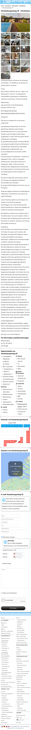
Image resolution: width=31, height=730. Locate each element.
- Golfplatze (19, 628)
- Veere (18, 681)
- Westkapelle (20, 691)
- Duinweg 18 (5, 648)
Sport (18, 618)
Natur (2, 720)
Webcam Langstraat (7, 631)
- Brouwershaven (21, 665)
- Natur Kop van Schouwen (21, 676)
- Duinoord (4, 646)
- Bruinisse (19, 667)
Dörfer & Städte (5, 718)
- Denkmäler (4, 700)
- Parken (18, 650)
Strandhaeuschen (6, 686)
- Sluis (18, 706)
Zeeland (18, 659)
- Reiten (18, 626)
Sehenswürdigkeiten (7, 693)
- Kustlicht (4, 668)
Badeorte (4, 623)
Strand (3, 691)
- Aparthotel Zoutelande (4, 641)
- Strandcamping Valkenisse (6, 673)
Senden (14, 608)
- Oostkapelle (20, 685)
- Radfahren (19, 622)
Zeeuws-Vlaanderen (22, 702)
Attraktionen (4, 708)
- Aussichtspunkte (6, 706)
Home (2, 618)
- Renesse (19, 663)
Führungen (4, 722)
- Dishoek (19, 695)
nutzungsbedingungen (14, 726)
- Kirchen (4, 702)
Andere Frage (7, 563)
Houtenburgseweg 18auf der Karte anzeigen (15, 470)
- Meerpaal (4, 670)
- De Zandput (5, 662)
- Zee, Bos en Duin (6, 676)
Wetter (3, 629)
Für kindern (4, 627)
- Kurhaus (4, 650)
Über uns (19, 717)
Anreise (5, 553)
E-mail (6, 346)
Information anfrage (9, 537)
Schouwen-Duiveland (22, 661)
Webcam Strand (5, 633)
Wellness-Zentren (6, 716)
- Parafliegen (20, 632)
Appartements (5, 638)
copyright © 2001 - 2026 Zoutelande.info (15, 728)
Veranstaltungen (21, 636)
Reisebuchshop (20, 715)
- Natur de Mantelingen (23, 687)
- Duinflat (4, 644)
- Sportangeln (20, 630)
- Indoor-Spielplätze (7, 712)
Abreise (5, 557)
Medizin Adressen (21, 652)
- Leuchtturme (5, 704)
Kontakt (18, 722)
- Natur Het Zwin (21, 710)
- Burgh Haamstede (22, 673)
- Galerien (4, 698)
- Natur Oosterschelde (23, 671)
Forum (18, 654)
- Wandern (19, 624)
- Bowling (4, 714)
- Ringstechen (20, 640)
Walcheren (19, 679)
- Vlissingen (19, 698)
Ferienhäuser (5, 658)
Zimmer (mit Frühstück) (8, 682)
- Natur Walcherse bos (23, 693)
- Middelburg (20, 700)
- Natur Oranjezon (21, 683)
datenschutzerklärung (24, 726)
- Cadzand (19, 708)
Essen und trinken (21, 642)
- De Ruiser (4, 660)
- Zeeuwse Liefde (6, 678)
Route (18, 647)
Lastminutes (4, 684)
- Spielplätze (5, 710)
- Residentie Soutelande (4, 653)
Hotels (3, 680)
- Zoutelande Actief (22, 638)
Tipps (2, 625)
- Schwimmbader (21, 620)
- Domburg (19, 689)
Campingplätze (5, 656)
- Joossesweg (5, 666)
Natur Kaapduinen (21, 634)
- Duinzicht (4, 664)
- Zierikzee (19, 669)
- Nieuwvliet (19, 704)
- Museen (4, 696)
